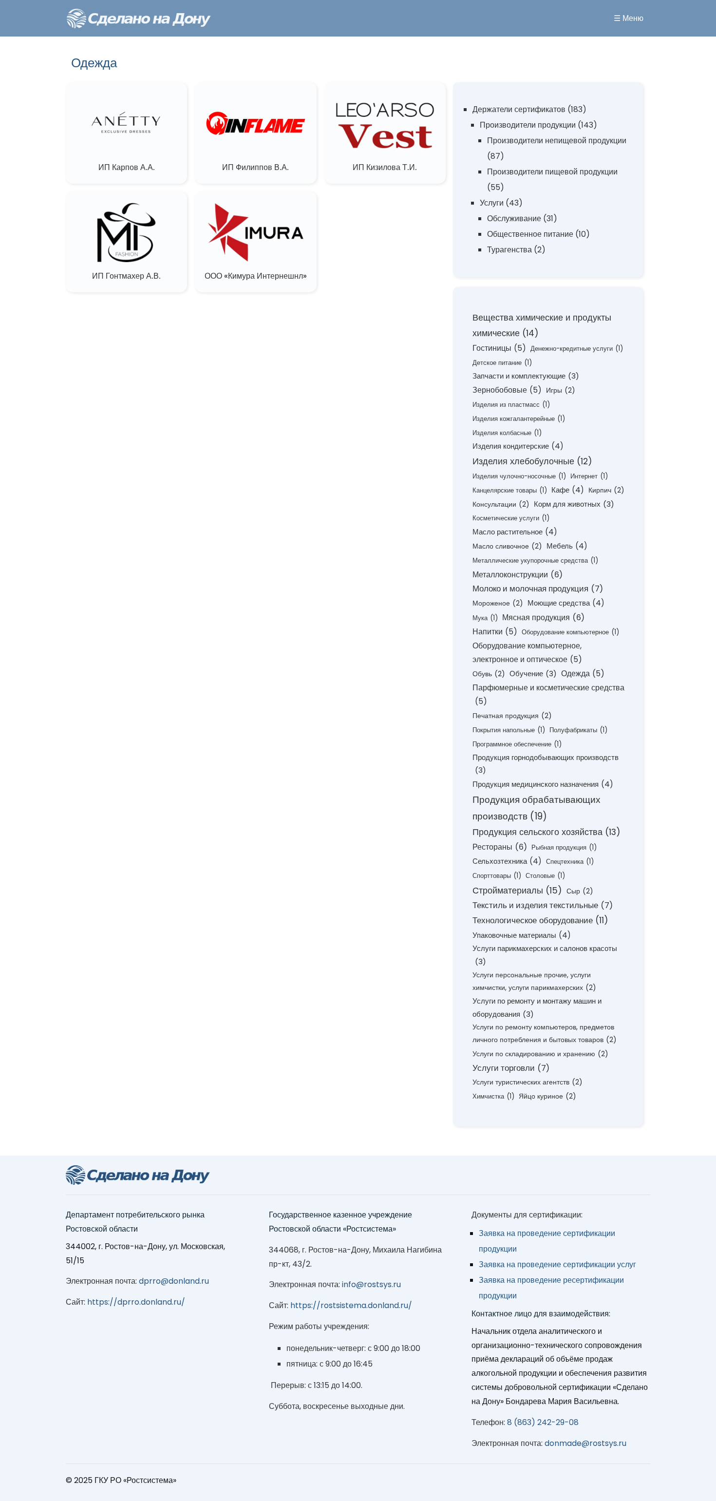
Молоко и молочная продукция (537, 588)
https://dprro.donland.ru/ (136, 1302)
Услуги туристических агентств (527, 1082)
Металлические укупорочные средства (535, 560)
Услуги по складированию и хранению (540, 1054)
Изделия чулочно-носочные (519, 476)
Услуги (492, 203)
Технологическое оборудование (540, 920)
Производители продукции (528, 125)
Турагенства (509, 249)
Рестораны (499, 847)
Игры (560, 390)
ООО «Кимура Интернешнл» (256, 276)
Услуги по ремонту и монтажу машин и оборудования (537, 1007)
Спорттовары (496, 875)
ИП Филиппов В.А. (255, 167)
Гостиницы (499, 348)
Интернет (589, 476)
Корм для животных (574, 504)
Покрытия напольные (508, 730)
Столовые (545, 875)
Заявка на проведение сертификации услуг (557, 1264)
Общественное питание (530, 234)
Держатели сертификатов (518, 109)
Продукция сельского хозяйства (546, 832)
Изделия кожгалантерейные (518, 418)
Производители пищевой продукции (552, 171)
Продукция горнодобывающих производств (545, 764)
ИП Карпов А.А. (126, 167)
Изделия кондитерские (518, 446)
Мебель (566, 546)
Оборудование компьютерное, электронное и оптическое (527, 652)
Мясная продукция (543, 617)
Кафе (567, 490)
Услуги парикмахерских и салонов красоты (544, 955)
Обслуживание (514, 218)
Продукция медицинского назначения (542, 784)
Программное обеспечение (517, 744)
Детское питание (502, 362)
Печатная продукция (512, 716)
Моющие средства (566, 603)
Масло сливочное (507, 546)
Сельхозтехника (507, 861)
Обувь (488, 674)
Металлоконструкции (517, 574)
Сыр (579, 891)
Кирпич (606, 490)
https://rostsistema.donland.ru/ (351, 1305)
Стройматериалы (517, 890)
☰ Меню (628, 18)
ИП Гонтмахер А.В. (126, 276)
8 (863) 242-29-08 (543, 1422)
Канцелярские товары (509, 490)
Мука (485, 618)
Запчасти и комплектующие (525, 376)
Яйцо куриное (547, 1096)
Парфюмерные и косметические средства (548, 694)
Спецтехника (570, 861)
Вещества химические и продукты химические (541, 325)
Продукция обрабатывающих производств (536, 808)
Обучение (533, 673)
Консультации (500, 504)
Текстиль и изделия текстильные (542, 905)
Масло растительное (514, 532)
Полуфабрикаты (578, 730)
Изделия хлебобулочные (532, 461)
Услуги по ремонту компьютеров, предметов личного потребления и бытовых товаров (544, 1033)
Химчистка (493, 1096)
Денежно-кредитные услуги (576, 348)
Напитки (494, 631)
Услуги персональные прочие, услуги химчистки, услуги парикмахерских (534, 981)
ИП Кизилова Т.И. (385, 167)
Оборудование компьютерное (570, 632)
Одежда (582, 673)
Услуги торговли (510, 1068)
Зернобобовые (507, 390)
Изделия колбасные (507, 432)
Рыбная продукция (564, 847)
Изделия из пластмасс (511, 404)
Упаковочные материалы (521, 935)
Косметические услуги (510, 518)
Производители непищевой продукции (556, 140)
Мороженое (497, 603)
